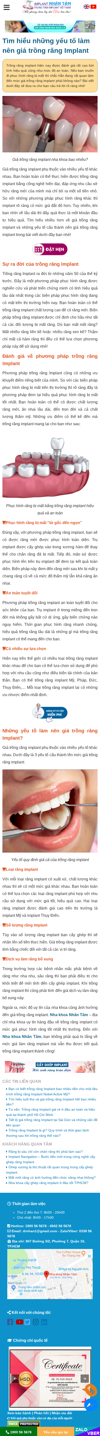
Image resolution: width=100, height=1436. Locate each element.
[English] (87, 7)
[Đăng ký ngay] (50, 713)
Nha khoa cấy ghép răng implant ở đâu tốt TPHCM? (48, 1183)
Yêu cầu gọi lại (55, 1432)
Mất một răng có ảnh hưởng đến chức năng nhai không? (52, 1177)
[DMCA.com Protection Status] (23, 1424)
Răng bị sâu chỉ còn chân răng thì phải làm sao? (45, 1152)
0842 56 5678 (60, 1226)
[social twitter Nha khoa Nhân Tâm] (28, 1323)
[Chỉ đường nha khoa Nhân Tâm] (50, 1274)
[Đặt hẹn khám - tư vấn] (50, 249)
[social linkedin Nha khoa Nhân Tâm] (45, 1323)
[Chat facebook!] (91, 1409)
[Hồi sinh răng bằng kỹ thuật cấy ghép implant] (50, 1067)
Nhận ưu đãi (62, 1413)
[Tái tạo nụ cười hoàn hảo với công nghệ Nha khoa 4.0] (50, 26)
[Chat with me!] (91, 1394)
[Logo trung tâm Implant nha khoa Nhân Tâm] (47, 13)
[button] (7, 7)
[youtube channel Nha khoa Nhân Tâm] (20, 1323)
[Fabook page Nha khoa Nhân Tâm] (11, 1323)
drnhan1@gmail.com (40, 1231)
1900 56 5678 (36, 1226)
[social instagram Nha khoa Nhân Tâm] (37, 1323)
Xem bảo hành (19, 1413)
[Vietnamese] (93, 7)
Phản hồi (41, 1413)
